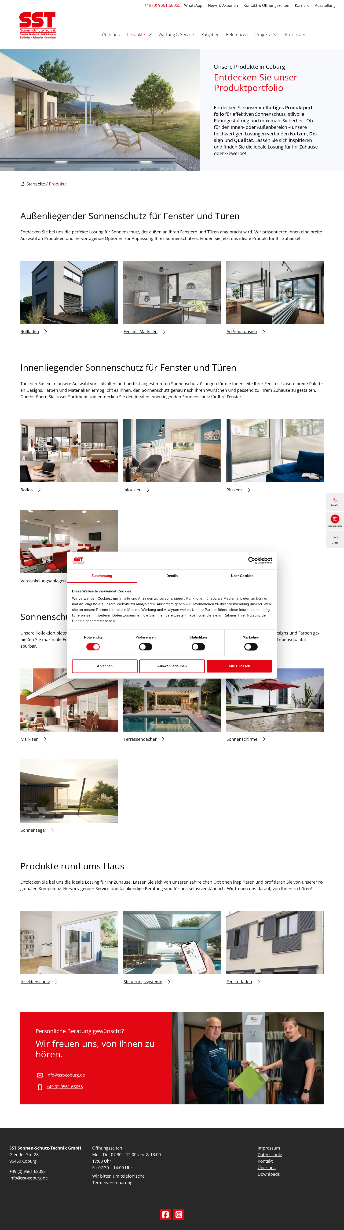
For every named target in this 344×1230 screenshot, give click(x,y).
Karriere (302, 5)
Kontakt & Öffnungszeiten (266, 5)
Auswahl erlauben (172, 666)
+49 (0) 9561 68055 (162, 5)
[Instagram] (178, 1214)
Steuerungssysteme (143, 981)
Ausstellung (325, 5)
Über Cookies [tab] (242, 576)
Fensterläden (239, 981)
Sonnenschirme (242, 739)
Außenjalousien (242, 331)
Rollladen (30, 331)
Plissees (234, 490)
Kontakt (265, 1161)
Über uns (111, 34)
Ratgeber (210, 34)
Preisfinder (295, 34)
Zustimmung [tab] (101, 576)
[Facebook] (165, 1214)
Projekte (263, 34)
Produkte (136, 34)
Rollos (27, 490)
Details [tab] (172, 576)
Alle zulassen (239, 666)
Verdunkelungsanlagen (43, 581)
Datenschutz (270, 1154)
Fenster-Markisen (140, 331)
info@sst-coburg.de (66, 1075)
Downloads (269, 1174)
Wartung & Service (176, 34)
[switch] (145, 646)
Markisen (30, 739)
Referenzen (237, 34)
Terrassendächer (140, 739)
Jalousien (133, 490)
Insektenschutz (35, 981)
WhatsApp (193, 5)
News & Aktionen (223, 5)
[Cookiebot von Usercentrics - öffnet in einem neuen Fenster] (251, 560)
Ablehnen (105, 666)
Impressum (269, 1148)
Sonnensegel (33, 830)
